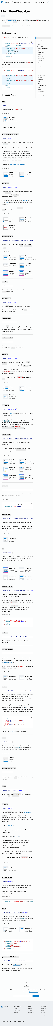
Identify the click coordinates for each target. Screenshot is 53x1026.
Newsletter (30, 1012)
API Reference (17, 1014)
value (25, 75)
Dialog (7, 202)
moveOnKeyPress (13, 620)
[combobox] (17, 2)
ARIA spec (9, 825)
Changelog (30, 1010)
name (17, 48)
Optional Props (8, 127)
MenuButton (8, 44)
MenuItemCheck (11, 49)
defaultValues (14, 43)
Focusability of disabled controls (17, 164)
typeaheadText (15, 901)
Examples (16, 1012)
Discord (42, 1010)
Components (17, 1010)
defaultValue (17, 941)
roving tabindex (27, 812)
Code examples (9, 33)
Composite (7, 620)
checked (7, 721)
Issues (42, 1015)
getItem (14, 506)
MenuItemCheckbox (11, 48)
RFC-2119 (16, 836)
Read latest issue (33, 992)
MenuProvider (8, 43)
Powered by (3, 1021)
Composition (12, 731)
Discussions (43, 1014)
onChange (7, 722)
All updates (30, 1008)
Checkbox (7, 718)
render (6, 724)
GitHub (42, 1012)
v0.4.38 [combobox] (7, 2)
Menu (3, 16)
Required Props (9, 95)
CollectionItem (8, 506)
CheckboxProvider (9, 941)
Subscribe (36, 996)
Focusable (25, 200)
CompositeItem (9, 621)
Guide (15, 1008)
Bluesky (42, 1008)
